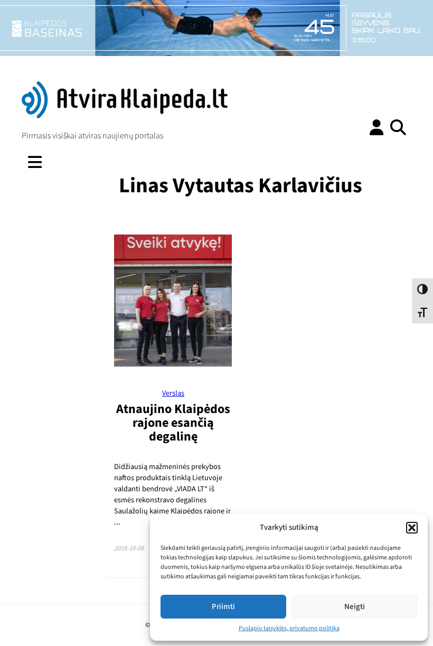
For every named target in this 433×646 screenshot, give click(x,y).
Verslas (173, 393)
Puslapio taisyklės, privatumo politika (289, 628)
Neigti (354, 606)
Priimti (223, 606)
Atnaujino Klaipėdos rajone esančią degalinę (173, 423)
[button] (412, 527)
